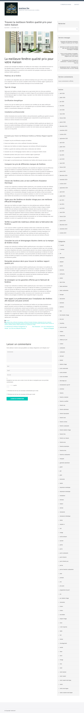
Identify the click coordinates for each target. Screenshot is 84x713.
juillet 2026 (62, 97)
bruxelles (62, 323)
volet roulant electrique (65, 680)
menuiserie (62, 512)
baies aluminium (63, 286)
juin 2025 (62, 151)
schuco (61, 606)
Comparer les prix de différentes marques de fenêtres (18, 140)
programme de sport (65, 590)
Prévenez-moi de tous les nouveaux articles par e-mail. (21, 394)
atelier (61, 278)
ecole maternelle (64, 368)
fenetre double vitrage (65, 430)
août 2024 (62, 192)
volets (61, 684)
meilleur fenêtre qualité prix (19, 324)
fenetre (61, 393)
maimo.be (24, 8)
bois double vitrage (64, 315)
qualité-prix (29, 324)
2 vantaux (62, 249)
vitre (61, 664)
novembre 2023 (63, 229)
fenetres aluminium (64, 446)
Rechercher (61, 23)
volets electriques (64, 688)
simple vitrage (63, 618)
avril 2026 (62, 109)
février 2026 (63, 118)
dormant (62, 356)
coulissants (62, 352)
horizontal (62, 479)
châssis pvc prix (63, 339)
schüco (61, 610)
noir (61, 528)
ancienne (62, 270)
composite (49, 322)
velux (61, 651)
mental (61, 508)
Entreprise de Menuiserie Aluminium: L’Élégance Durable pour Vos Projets (69, 42)
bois (11, 322)
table (61, 631)
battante (62, 302)
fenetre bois (63, 417)
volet (61, 668)
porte (61, 549)
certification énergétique (18, 322)
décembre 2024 (63, 175)
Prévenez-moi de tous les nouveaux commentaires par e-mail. (23, 390)
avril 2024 (62, 208)
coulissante (62, 348)
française (62, 458)
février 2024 (63, 216)
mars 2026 (62, 114)
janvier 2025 (63, 171)
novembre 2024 (63, 179)
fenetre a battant (64, 397)
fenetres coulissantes (65, 454)
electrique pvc (63, 380)
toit (60, 635)
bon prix (7, 320)
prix (61, 581)
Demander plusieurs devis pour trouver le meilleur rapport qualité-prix (22, 154)
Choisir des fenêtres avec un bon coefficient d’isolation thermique (21, 143)
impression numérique (65, 487)
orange (61, 532)
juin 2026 (62, 101)
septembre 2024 (64, 187)
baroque (62, 294)
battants (62, 307)
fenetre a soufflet (64, 401)
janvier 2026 (63, 122)
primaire (62, 577)
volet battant (63, 672)
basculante (62, 298)
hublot (61, 483)
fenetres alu (63, 442)
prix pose (62, 586)
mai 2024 (62, 204)
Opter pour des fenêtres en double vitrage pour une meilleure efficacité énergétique (26, 146)
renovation (62, 602)
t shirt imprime (63, 627)
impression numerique (65, 491)
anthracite (62, 274)
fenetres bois (63, 450)
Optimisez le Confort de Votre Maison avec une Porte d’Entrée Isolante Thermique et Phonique (69, 48)
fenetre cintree (63, 421)
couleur (61, 343)
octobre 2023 (63, 233)
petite (61, 545)
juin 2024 (62, 200)
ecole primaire (63, 372)
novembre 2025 (63, 130)
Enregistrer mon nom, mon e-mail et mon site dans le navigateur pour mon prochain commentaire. (27, 381)
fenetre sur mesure (64, 438)
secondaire (62, 614)
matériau (10, 324)
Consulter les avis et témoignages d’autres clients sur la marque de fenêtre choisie (25, 151)
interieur (62, 499)
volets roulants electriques (66, 692)
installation (62, 495)
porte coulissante (64, 553)
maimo (7, 27)
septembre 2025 (64, 138)
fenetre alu (62, 405)
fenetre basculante (64, 413)
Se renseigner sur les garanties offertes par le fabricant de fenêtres (22, 157)
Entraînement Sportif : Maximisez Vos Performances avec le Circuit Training (69, 67)
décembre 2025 (63, 126)
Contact (76, 4)
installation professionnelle (30, 323)
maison (46, 323)
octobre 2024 (63, 183)
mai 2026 (62, 105)
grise (61, 475)
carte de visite (63, 327)
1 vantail (62, 245)
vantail (61, 647)
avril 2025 (62, 159)
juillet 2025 (62, 146)
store (61, 623)
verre (61, 655)
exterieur (62, 389)
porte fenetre (63, 557)
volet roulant (63, 676)
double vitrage (8, 323)
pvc (26, 324)
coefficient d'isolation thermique (30, 322)
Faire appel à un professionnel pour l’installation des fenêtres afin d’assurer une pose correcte (28, 160)
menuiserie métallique (65, 516)
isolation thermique (41, 323)
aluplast (62, 261)
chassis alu (62, 335)
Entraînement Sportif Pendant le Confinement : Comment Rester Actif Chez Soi (69, 62)
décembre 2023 (63, 224)
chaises (61, 331)
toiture (61, 639)
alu (60, 253)
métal (61, 520)
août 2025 (62, 142)
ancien (61, 266)
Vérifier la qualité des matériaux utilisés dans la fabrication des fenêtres (23, 149)
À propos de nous (66, 4)
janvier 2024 (63, 220)
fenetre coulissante (64, 426)
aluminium (8, 322)
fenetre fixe (62, 434)
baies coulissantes (64, 290)
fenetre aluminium (64, 409)
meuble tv (62, 524)
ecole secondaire (64, 376)
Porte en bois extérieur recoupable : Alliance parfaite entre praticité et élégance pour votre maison (69, 55)
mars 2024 (62, 212)
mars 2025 (62, 163)
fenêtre (22, 323)
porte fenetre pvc (64, 561)
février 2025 (63, 167)
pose (61, 573)
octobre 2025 (63, 134)
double (61, 360)
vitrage (33, 324)
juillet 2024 (62, 196)
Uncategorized (63, 643)
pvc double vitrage (64, 598)
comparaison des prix (42, 322)
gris (60, 471)
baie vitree (62, 282)
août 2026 (62, 93)
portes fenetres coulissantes (67, 569)
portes (61, 565)
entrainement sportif (65, 385)
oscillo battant (63, 536)
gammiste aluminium (65, 462)
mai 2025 (62, 155)
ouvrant (61, 540)
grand (61, 467)
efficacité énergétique (16, 323)
